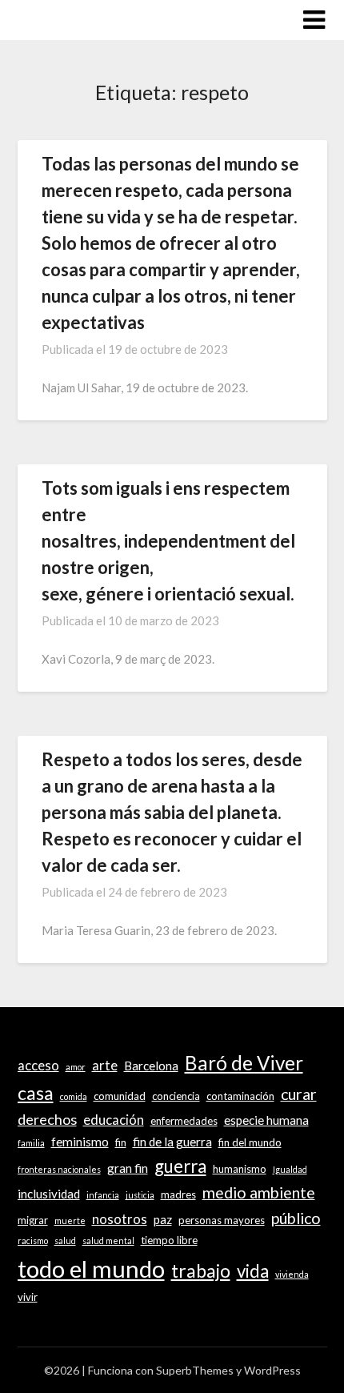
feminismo (80, 1141)
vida (253, 1271)
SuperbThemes (195, 1370)
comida (73, 1096)
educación (113, 1120)
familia (31, 1143)
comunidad (120, 1096)
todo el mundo (91, 1269)
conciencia (176, 1096)
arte (105, 1066)
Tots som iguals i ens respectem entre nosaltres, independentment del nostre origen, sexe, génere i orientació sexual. (168, 540)
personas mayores (221, 1220)
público (296, 1218)
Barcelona (151, 1065)
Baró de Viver (244, 1062)
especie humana (266, 1120)
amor (76, 1067)
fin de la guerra (172, 1141)
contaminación (240, 1096)
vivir (28, 1297)
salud (65, 1240)
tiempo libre (169, 1240)
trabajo (200, 1270)
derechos (47, 1119)
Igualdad (290, 1169)
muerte (70, 1220)
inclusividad (49, 1193)
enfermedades (184, 1120)
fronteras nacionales (59, 1169)
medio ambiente (258, 1192)
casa (36, 1093)
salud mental (108, 1240)
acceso (38, 1066)
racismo (33, 1240)
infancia (102, 1195)
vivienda (292, 1274)
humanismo (239, 1168)
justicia (140, 1195)
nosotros (119, 1219)
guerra (180, 1166)
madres (178, 1194)
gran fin (127, 1168)
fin (120, 1142)
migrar (33, 1220)
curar (299, 1094)
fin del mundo (250, 1142)
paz (163, 1219)
